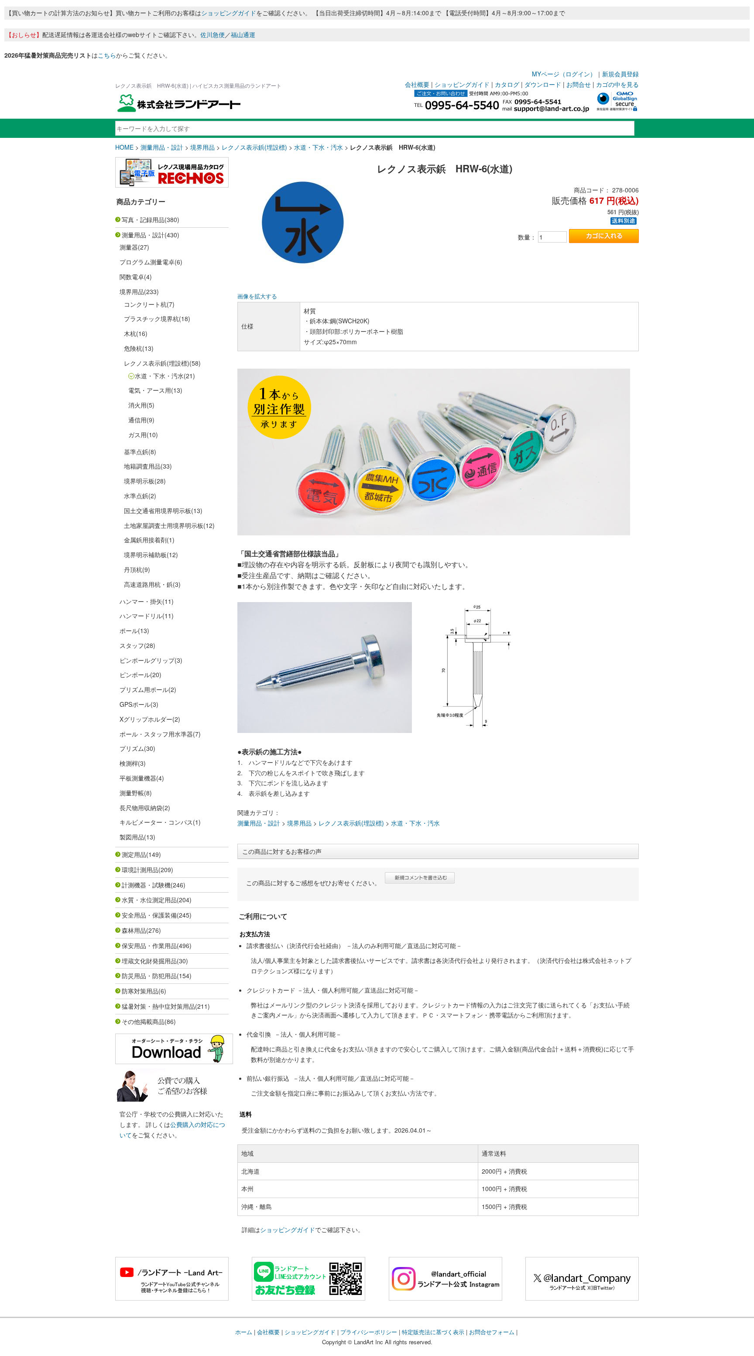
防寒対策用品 (140, 990)
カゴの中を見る (617, 84)
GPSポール (135, 704)
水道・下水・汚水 (318, 147)
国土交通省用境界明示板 (157, 510)
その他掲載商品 (143, 1021)
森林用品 (134, 930)
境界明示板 (139, 480)
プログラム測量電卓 (147, 261)
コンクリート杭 (145, 304)
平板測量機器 (138, 778)
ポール (129, 630)
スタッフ (132, 645)
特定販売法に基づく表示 (433, 1332)
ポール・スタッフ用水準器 (156, 733)
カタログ (507, 84)
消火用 (137, 405)
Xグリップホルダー (146, 719)
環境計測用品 (140, 869)
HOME (124, 147)
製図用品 (132, 836)
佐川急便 (212, 34)
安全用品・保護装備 (149, 915)
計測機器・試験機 (146, 884)
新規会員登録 (620, 73)
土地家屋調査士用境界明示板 (163, 525)
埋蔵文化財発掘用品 (149, 960)
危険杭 (133, 348)
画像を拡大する (257, 296)
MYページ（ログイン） (564, 73)
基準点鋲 (136, 451)
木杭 (130, 333)
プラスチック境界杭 (151, 318)
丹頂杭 (133, 569)
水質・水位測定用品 (149, 899)
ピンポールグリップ (147, 660)
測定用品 (134, 854)
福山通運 (243, 34)
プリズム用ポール (144, 689)
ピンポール (135, 674)
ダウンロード (542, 84)
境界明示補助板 (145, 554)
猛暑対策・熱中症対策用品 (158, 1006)
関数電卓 (132, 276)
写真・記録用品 (143, 219)
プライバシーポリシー (368, 1332)
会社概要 (417, 84)
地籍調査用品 (142, 466)
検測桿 (129, 763)
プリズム (132, 748)
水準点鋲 (136, 495)
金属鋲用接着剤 (145, 539)
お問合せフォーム (491, 1332)
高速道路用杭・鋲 (148, 584)
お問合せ (578, 84)
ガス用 (137, 434)
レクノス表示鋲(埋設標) (254, 147)
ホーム (243, 1332)
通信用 (137, 419)
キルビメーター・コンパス (156, 822)
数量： (527, 237)
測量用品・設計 (162, 147)
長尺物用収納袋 (141, 807)
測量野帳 (132, 792)
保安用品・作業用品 (149, 945)
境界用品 (202, 147)
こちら (107, 55)
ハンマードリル (141, 615)
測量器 (129, 247)
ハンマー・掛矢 (141, 601)
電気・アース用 (149, 390)
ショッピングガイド (228, 12)
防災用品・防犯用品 (149, 975)
